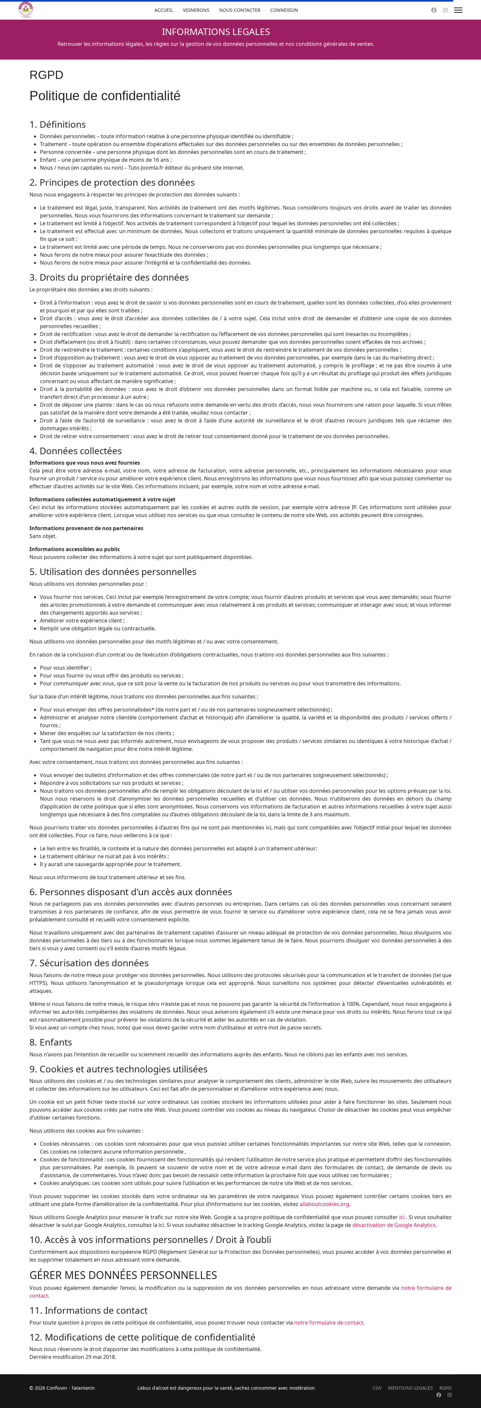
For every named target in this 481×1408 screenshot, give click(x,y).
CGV (377, 1388)
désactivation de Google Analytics (394, 1225)
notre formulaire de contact (328, 1322)
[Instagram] (445, 10)
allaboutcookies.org (324, 1204)
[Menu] (458, 10)
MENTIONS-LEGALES (410, 1388)
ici (401, 1217)
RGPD (445, 1388)
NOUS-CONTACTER (239, 10)
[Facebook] (433, 10)
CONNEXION (284, 10)
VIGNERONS (196, 10)
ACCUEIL (163, 10)
